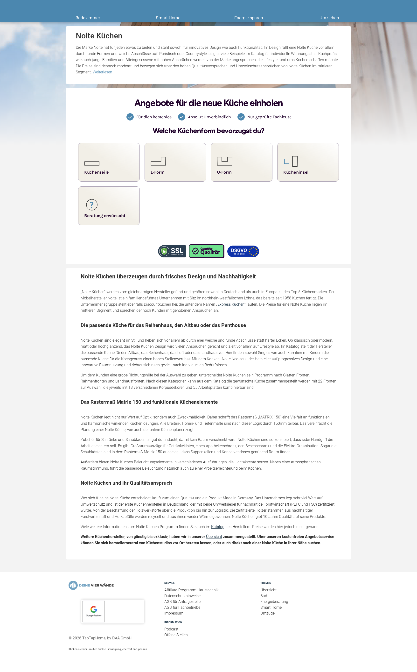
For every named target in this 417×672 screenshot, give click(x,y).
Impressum (173, 613)
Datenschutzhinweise (182, 596)
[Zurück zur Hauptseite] (113, 585)
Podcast (171, 629)
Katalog (217, 526)
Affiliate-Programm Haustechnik (191, 590)
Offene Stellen (176, 635)
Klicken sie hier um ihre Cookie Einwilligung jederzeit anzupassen (108, 649)
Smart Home (168, 17)
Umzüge (267, 613)
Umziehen (329, 17)
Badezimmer (88, 17)
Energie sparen (248, 17)
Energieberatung (274, 601)
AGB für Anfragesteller (183, 601)
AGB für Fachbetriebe (182, 607)
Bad (263, 596)
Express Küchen (230, 304)
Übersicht (214, 536)
